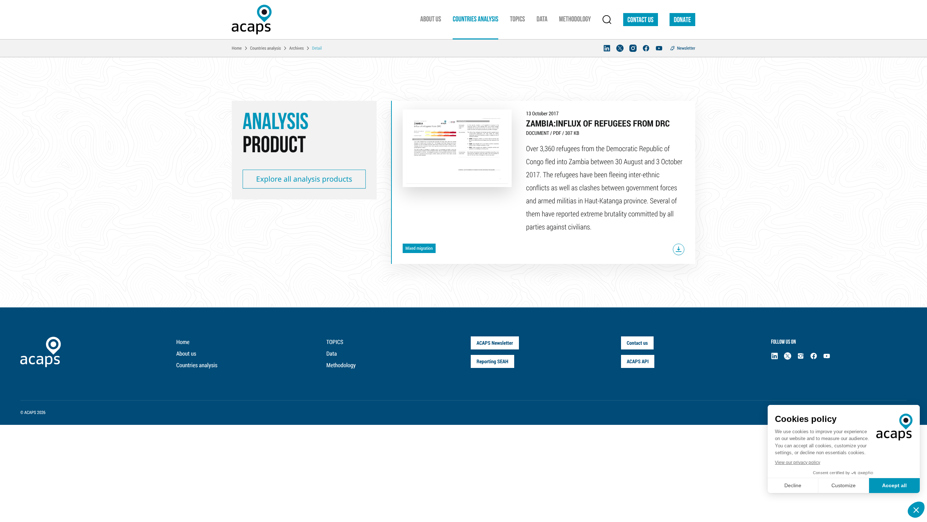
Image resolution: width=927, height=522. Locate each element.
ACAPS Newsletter (495, 342)
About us (186, 353)
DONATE (682, 20)
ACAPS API (638, 361)
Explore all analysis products (304, 179)
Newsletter (686, 48)
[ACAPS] (252, 19)
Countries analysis (197, 365)
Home (183, 342)
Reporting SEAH (492, 361)
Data (331, 353)
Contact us (641, 20)
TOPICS (334, 342)
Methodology (341, 365)
